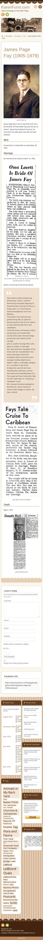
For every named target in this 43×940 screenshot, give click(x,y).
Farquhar (7, 827)
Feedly (7, 14)
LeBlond (7, 864)
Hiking (11, 851)
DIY (13, 821)
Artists (5, 799)
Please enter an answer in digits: (16, 644)
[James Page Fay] (21, 117)
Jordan (19, 749)
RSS (3, 14)
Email (6, 628)
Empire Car (7, 824)
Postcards (9, 896)
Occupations (9, 890)
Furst (11, 839)
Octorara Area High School (30, 716)
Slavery (6, 903)
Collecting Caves (29, 729)
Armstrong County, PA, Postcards (31, 735)
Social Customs (7, 906)
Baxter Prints (10, 802)
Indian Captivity (9, 858)
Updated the (20, 727)
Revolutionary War (10, 900)
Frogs (5, 839)
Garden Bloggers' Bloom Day (10, 842)
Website (7, 636)
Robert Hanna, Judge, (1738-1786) (30, 778)
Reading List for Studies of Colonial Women (31, 709)
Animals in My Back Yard (10, 792)
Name (6, 620)
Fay (15, 827)
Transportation (7, 910)
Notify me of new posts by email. (16, 663)
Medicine (6, 884)
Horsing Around (8, 853)
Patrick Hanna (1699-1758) (30, 753)
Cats (4, 807)
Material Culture (9, 882)
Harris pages (19, 730)
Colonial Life (7, 816)
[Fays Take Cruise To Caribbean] (21, 497)
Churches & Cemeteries (10, 812)
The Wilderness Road (9, 908)
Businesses (12, 805)
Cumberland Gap (8, 818)
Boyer (5, 805)
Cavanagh (10, 807)
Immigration (8, 855)
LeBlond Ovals (9, 871)
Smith (13, 903)
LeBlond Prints (9, 877)
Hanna (26, 787)
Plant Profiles (8, 893)
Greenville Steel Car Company (11, 847)
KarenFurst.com (6, 929)
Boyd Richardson (29, 785)
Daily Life (7, 821)
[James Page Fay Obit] (21, 569)
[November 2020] (11, 724)
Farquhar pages (20, 720)
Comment (7, 601)
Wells (15, 910)
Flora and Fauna (10, 833)
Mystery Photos (11, 887)
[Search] (35, 6)
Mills (11, 885)
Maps (5, 880)
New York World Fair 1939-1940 (30, 723)
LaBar (13, 861)
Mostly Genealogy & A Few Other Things (12, 930)
